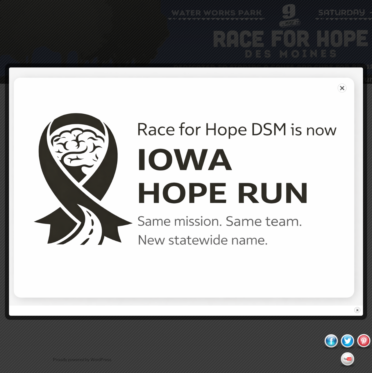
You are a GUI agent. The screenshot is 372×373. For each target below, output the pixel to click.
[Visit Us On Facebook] (331, 348)
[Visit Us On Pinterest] (363, 348)
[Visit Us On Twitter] (347, 348)
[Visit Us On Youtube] (347, 366)
